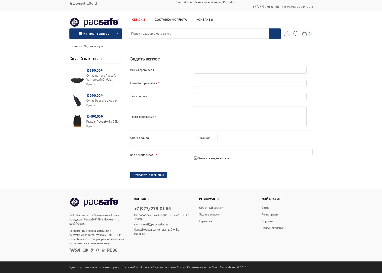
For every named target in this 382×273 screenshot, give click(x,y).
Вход (265, 208)
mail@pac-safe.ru (155, 224)
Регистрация (270, 214)
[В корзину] (90, 84)
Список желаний (273, 228)
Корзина (267, 221)
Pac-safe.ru (227, 267)
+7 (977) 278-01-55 (266, 7)
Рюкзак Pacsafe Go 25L (102, 121)
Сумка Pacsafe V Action (102, 100)
